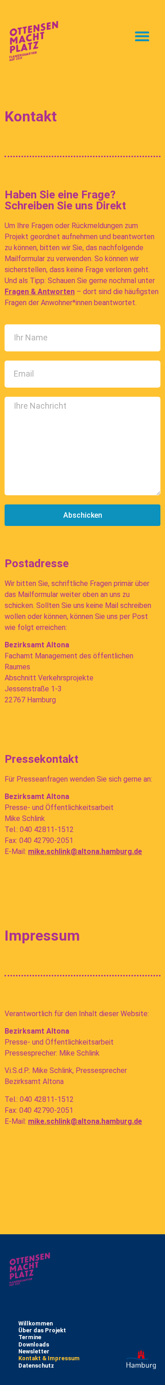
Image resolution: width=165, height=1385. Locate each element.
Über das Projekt (42, 1330)
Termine (29, 1337)
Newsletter (34, 1351)
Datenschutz (36, 1365)
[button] (142, 36)
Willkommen (35, 1323)
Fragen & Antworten (40, 291)
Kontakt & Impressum (49, 1358)
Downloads (33, 1344)
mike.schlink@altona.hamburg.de (85, 851)
